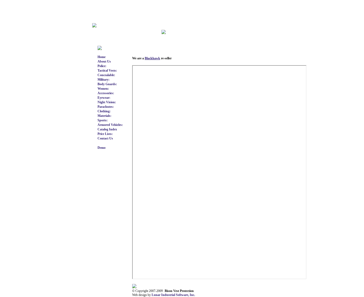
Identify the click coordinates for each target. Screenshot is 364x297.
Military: (104, 79)
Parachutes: (106, 107)
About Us (104, 61)
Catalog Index (107, 129)
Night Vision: (107, 102)
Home (102, 57)
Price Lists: (105, 134)
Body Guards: (107, 84)
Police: (102, 66)
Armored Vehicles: (110, 125)
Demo (102, 148)
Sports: (103, 120)
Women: (103, 88)
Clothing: (104, 111)
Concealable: (106, 75)
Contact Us (105, 138)
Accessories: (106, 93)
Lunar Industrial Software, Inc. (173, 295)
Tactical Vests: (107, 70)
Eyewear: (104, 98)
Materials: (104, 116)
